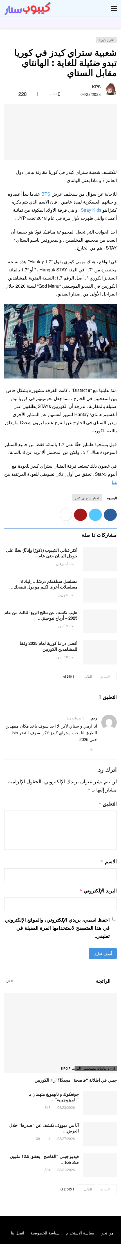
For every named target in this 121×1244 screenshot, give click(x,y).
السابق (105, 676)
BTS (45, 194)
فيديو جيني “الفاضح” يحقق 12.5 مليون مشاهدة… (44, 1159)
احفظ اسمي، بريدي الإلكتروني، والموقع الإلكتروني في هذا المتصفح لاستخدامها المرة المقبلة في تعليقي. (57, 928)
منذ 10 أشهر (64, 656)
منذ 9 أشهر (65, 625)
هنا (114, 482)
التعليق (107, 803)
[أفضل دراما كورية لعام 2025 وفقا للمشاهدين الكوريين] (100, 652)
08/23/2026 (66, 1107)
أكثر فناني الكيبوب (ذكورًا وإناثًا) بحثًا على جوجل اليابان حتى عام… (41, 553)
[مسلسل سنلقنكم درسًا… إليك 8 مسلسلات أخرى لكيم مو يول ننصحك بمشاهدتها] (100, 590)
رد (91, 748)
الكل (9, 980)
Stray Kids (90, 210)
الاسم (109, 861)
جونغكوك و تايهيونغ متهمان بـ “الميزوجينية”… (54, 1097)
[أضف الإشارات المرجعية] (11, 93)
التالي (88, 676)
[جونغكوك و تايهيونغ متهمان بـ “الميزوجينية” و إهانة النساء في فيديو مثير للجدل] (100, 1103)
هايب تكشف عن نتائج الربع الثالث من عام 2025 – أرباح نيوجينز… (41, 615)
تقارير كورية (106, 39)
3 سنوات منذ (75, 718)
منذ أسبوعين (64, 563)
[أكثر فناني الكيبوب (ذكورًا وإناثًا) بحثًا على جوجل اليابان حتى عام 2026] (100, 559)
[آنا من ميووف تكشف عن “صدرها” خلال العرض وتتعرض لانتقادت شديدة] (100, 1134)
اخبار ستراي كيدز (87, 497)
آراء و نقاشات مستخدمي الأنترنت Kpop (95, 1068)
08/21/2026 (66, 1169)
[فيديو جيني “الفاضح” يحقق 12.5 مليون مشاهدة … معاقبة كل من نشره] (100, 1165)
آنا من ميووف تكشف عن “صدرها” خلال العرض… (44, 1128)
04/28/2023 (90, 94)
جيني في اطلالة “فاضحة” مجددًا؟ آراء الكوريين (76, 1080)
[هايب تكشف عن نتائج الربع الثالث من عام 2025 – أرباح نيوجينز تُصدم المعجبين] (100, 622)
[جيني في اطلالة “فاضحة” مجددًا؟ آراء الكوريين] (60, 1033)
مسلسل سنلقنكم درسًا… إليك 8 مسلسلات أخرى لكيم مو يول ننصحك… (43, 584)
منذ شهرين (65, 594)
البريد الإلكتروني (98, 890)
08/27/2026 (66, 1138)
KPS (96, 87)
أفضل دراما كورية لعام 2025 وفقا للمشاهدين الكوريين (48, 646)
